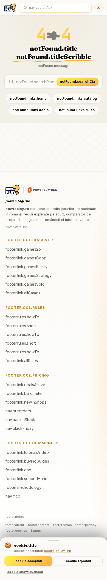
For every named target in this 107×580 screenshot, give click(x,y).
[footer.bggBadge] (42, 190)
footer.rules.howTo (22, 317)
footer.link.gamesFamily (26, 266)
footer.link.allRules (21, 360)
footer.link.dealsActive (25, 384)
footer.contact (38, 525)
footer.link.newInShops (25, 402)
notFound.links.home (28, 98)
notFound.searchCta (77, 81)
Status (36, 530)
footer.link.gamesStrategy (28, 275)
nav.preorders (18, 411)
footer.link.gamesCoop (25, 258)
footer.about (14, 525)
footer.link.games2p (23, 249)
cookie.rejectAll (78, 561)
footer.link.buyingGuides (27, 461)
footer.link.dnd (18, 469)
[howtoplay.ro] (10, 8)
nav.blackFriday (19, 428)
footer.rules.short (20, 325)
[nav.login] (98, 8)
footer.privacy (85, 525)
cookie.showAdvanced (25, 572)
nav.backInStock (20, 419)
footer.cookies (16, 530)
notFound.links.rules (77, 110)
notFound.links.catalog (77, 98)
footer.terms (62, 525)
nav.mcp (12, 496)
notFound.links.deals (30, 110)
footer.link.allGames (22, 293)
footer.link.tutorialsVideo (27, 452)
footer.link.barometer (24, 393)
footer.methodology (23, 487)
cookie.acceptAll (28, 561)
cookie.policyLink (57, 551)
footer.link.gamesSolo (24, 284)
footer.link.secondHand (26, 478)
